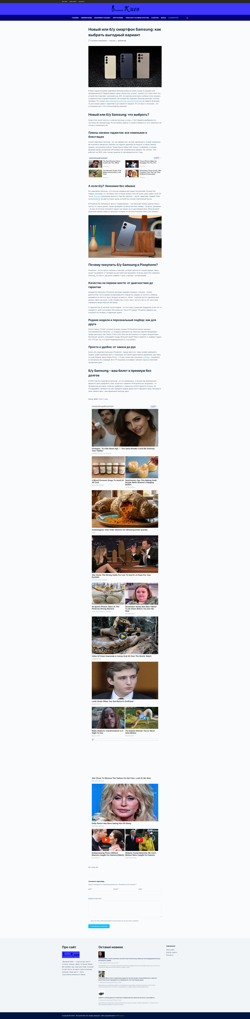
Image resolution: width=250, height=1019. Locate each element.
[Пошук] (187, 18)
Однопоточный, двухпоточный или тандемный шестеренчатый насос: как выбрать (126, 997)
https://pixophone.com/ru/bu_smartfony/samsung (123, 101)
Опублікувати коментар (99, 926)
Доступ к (97, 196)
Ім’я (90, 889)
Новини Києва (86, 18)
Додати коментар (95, 898)
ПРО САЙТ (64, 1)
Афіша (163, 18)
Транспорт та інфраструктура (137, 18)
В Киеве (146, 357)
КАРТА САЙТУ (73, 1)
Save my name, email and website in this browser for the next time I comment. (115, 921)
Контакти (81, 1)
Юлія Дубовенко (104, 963)
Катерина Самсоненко (106, 982)
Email (115, 889)
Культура (154, 18)
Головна (75, 18)
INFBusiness (120, 1016)
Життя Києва (118, 18)
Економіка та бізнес (102, 18)
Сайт (140, 889)
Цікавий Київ (173, 18)
